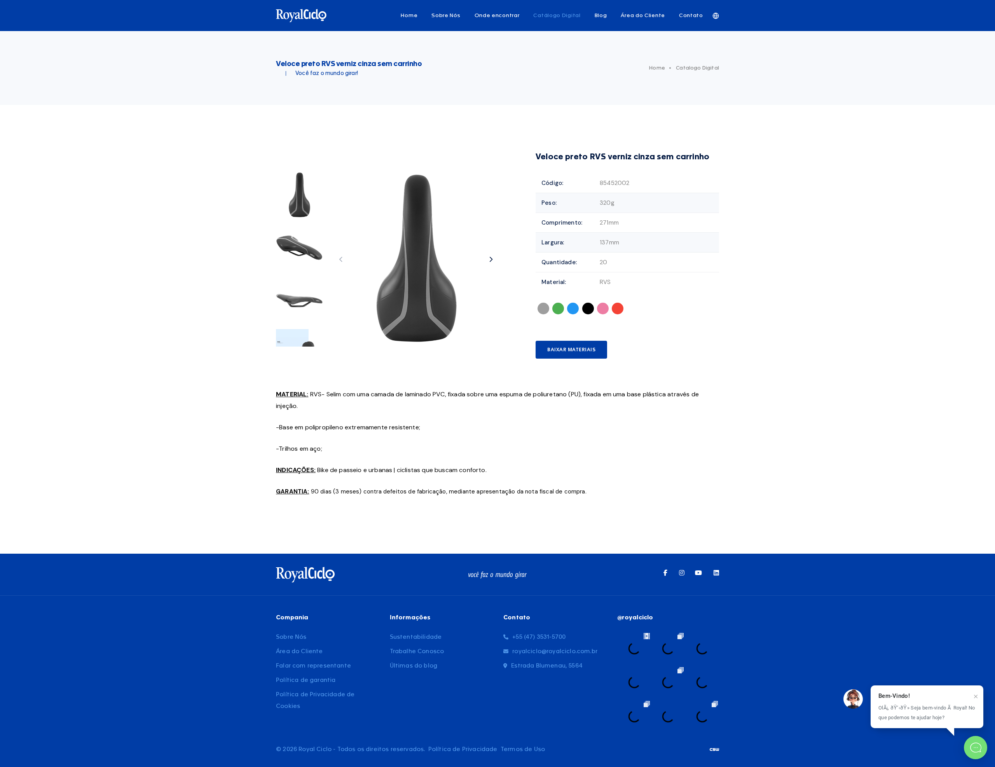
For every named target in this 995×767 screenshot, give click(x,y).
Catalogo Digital (697, 67)
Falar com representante (313, 666)
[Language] (715, 16)
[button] (490, 259)
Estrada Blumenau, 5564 (547, 666)
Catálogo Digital (556, 15)
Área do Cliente (643, 15)
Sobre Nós (445, 15)
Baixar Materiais (571, 349)
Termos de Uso (523, 749)
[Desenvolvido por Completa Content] (714, 749)
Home (409, 15)
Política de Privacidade (463, 749)
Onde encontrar (497, 15)
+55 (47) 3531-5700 (539, 637)
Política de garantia (305, 680)
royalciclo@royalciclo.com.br (554, 651)
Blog (601, 15)
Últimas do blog (414, 666)
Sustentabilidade (416, 637)
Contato (691, 15)
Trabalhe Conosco (417, 651)
